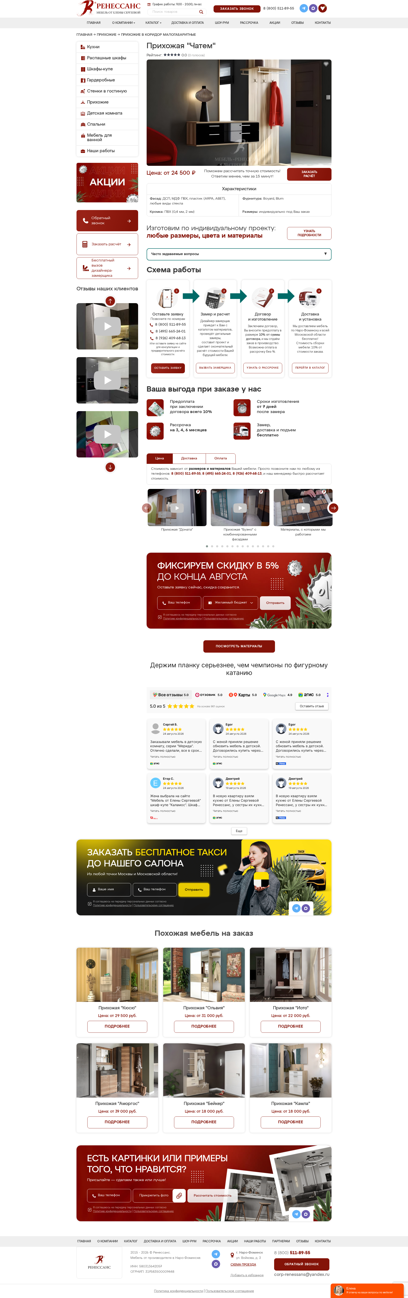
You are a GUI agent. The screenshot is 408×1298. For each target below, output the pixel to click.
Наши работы (101, 151)
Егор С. (168, 778)
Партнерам (281, 1241)
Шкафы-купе (100, 69)
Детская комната (104, 113)
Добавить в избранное (247, 1275)
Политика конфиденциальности (178, 1291)
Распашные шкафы (106, 58)
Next (110, 467)
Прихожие (106, 35)
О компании (122, 22)
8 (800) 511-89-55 (278, 8)
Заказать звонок (237, 8)
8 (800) (292, 1253)
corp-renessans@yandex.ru (301, 1274)
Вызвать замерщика (215, 368)
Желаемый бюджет (231, 602)
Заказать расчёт (309, 174)
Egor (292, 724)
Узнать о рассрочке (263, 368)
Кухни (93, 47)
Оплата (220, 458)
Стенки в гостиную (107, 91)
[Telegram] (304, 9)
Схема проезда (243, 1264)
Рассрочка (249, 22)
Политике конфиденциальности (182, 619)
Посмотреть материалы (239, 646)
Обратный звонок (302, 1264)
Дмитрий (296, 778)
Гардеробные (101, 80)
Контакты (323, 22)
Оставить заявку (168, 368)
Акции (274, 22)
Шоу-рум (222, 22)
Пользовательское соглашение (229, 1291)
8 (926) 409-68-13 (278, 14)
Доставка (189, 458)
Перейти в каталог (310, 368)
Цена (159, 458)
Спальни (96, 124)
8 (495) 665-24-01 (278, 3)
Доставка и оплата (187, 22)
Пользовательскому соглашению (224, 619)
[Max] (313, 9)
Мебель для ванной (99, 137)
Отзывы (297, 22)
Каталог (152, 22)
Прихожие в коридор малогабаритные (158, 35)
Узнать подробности (309, 233)
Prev (110, 301)
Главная (94, 22)
